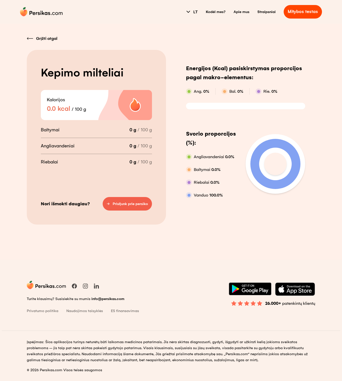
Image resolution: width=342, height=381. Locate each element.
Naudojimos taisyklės (84, 311)
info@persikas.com (107, 299)
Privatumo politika (42, 311)
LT (195, 12)
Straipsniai (266, 12)
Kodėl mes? (216, 12)
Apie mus (241, 12)
